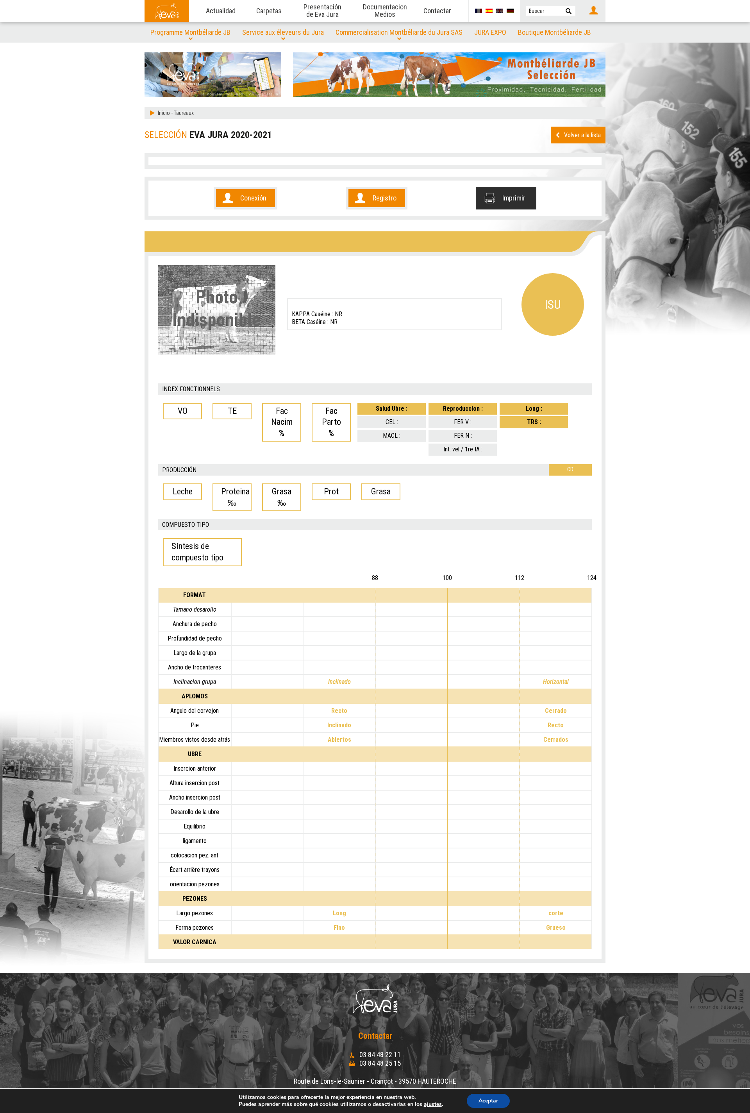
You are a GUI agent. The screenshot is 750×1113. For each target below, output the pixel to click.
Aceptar (488, 1100)
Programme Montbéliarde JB (190, 32)
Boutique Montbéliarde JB (554, 32)
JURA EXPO (490, 32)
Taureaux (184, 113)
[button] (568, 11)
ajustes (433, 1104)
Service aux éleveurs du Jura (283, 32)
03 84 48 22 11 (379, 1054)
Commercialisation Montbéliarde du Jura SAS (399, 32)
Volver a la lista (582, 135)
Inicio (164, 113)
